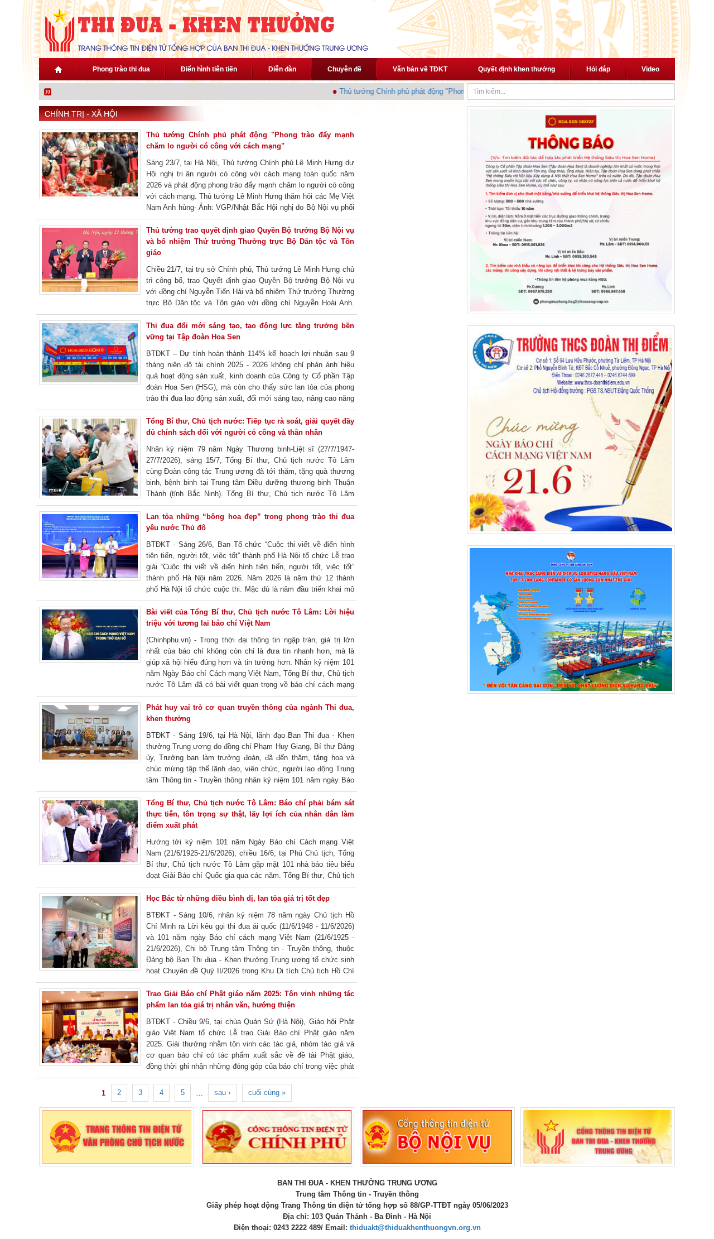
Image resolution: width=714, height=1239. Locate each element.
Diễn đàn (282, 69)
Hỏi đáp (598, 69)
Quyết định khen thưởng (516, 69)
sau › (222, 1092)
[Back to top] (674, 1199)
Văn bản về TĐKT (420, 69)
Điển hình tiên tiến (209, 69)
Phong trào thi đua (121, 69)
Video (650, 69)
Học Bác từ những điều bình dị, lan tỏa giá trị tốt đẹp (238, 898)
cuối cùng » (267, 1092)
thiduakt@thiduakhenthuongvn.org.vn (415, 1227)
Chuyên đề (344, 69)
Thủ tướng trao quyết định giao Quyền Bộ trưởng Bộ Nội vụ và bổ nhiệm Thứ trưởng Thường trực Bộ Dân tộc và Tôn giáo (250, 241)
